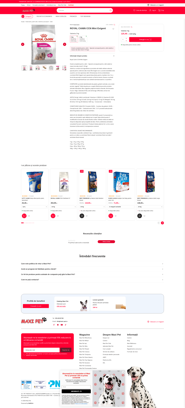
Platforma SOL (107, 360)
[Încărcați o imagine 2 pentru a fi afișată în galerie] (31, 68)
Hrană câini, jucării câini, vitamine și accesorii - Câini (39, 21)
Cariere (105, 340)
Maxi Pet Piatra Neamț (85, 357)
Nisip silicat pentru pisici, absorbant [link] (33, 199)
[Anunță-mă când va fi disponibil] (82, 216)
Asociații (129, 346)
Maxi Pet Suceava (84, 363)
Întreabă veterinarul (38, 5)
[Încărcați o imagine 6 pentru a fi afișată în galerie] (57, 68)
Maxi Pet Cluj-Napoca (85, 360)
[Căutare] (111, 10)
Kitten (28, 5)
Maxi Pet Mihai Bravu (85, 338)
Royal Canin (76, 24)
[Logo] (28, 10)
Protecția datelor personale (111, 354)
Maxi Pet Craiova (84, 352)
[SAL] (40, 387)
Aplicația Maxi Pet (108, 346)
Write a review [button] (106, 241)
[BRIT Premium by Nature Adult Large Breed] (150, 182)
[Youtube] (61, 324)
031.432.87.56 (59, 318)
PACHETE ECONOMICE (44, 16)
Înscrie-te (65, 350)
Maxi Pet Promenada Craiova (88, 368)
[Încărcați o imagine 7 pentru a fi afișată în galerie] (64, 68)
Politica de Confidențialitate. (81, 403)
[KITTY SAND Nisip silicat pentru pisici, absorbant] (35, 182)
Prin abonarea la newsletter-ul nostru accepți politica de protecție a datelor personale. (46, 354)
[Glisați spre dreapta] (64, 44)
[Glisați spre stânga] (22, 44)
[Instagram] (57, 324)
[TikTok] (65, 324)
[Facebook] (54, 324)
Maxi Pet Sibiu (83, 346)
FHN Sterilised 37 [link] (60, 198)
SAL (104, 363)
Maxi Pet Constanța (85, 365)
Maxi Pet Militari (84, 340)
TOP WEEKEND (85, 16)
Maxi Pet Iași (83, 343)
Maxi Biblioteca (131, 343)
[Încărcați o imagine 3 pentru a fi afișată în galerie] (37, 68)
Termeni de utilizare (108, 352)
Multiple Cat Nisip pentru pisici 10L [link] (119, 199)
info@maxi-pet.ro (62, 321)
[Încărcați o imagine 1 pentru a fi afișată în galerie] (24, 68)
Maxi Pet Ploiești (84, 349)
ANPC (104, 357)
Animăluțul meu (51, 5)
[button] (140, 10)
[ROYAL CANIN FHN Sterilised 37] (64, 182)
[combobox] (85, 10)
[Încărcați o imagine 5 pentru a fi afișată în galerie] (51, 68)
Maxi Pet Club (62, 5)
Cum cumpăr (107, 349)
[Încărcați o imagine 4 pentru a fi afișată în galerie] (44, 68)
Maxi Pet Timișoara (85, 354)
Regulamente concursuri (134, 349)
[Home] (34, 320)
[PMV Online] (26, 384)
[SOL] (40, 382)
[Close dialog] (123, 372)
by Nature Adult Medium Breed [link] (91, 199)
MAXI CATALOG (61, 16)
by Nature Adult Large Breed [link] (148, 199)
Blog (128, 340)
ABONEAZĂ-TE (76, 391)
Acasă (22, 21)
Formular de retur (132, 352)
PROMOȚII (73, 16)
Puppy (23, 5)
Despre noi (106, 338)
